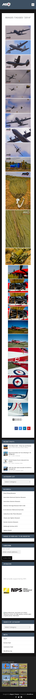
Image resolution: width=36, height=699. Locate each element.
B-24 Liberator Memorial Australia (14, 510)
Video (21, 463)
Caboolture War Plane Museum (13, 514)
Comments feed (8, 647)
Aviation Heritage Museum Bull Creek (14, 505)
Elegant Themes (14, 694)
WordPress (30, 694)
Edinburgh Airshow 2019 (10, 526)
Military (26, 447)
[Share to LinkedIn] (24, 429)
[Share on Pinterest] (28, 429)
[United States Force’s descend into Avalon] (6, 461)
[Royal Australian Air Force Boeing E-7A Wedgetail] (6, 454)
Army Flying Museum (10, 493)
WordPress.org (8, 651)
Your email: (6, 549)
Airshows (18, 456)
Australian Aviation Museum (12, 501)
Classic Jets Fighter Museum (12, 518)
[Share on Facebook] (16, 429)
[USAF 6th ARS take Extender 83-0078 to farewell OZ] (6, 469)
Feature (22, 447)
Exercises (18, 447)
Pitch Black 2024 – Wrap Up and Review (20, 446)
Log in (5, 638)
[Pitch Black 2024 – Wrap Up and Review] (6, 447)
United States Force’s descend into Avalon (19, 460)
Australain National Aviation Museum (15, 497)
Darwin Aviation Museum (11, 522)
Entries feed (7, 643)
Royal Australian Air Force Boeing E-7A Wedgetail (20, 453)
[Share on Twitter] (20, 429)
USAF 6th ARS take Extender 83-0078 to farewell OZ (20, 468)
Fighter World (7, 530)
